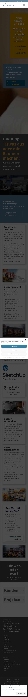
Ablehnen (14, 350)
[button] (26, 340)
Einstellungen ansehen (14, 354)
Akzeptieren (14, 346)
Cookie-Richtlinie (6, 356)
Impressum (22, 356)
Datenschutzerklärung (15, 356)
